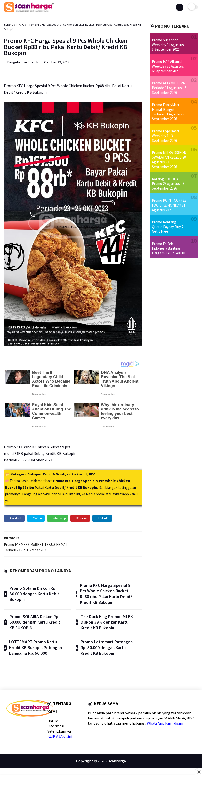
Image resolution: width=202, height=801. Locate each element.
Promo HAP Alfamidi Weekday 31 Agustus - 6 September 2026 (169, 66)
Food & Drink (54, 474)
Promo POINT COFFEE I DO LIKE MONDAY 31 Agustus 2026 (169, 205)
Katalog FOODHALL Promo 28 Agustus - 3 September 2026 (168, 184)
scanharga (117, 760)
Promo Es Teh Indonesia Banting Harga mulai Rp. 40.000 (168, 248)
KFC (21, 24)
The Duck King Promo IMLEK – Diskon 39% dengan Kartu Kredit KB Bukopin (108, 622)
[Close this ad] (198, 771)
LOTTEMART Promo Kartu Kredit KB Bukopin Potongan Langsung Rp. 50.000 (35, 647)
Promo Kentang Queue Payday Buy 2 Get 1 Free (167, 227)
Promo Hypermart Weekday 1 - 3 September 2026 (165, 136)
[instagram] (40, 725)
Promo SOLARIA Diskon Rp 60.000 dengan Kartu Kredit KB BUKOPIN (34, 622)
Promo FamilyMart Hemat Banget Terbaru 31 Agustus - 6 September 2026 (169, 111)
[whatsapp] (24, 725)
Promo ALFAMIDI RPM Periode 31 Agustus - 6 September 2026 (169, 88)
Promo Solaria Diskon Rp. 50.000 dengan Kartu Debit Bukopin (34, 594)
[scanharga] (29, 11)
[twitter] (16, 725)
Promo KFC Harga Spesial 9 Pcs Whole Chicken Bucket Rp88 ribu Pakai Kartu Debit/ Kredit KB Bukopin (106, 594)
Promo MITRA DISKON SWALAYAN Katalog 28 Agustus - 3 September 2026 (169, 159)
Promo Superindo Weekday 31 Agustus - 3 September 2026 (169, 45)
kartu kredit (77, 474)
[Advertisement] (101, 788)
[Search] (179, 7)
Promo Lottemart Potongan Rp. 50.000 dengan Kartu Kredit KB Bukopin (107, 647)
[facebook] (8, 725)
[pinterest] (32, 725)
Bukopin (34, 474)
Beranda (9, 24)
